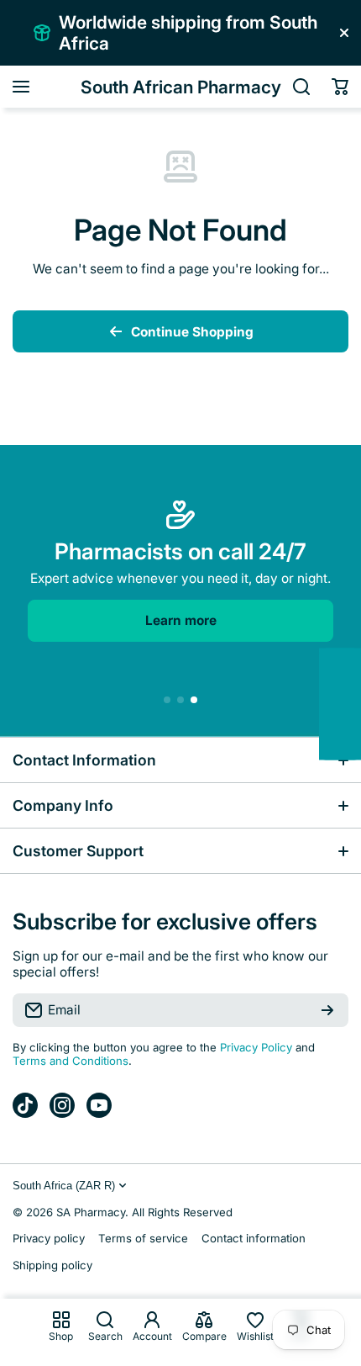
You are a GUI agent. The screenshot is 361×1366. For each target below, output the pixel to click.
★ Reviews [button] (352, 704)
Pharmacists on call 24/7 (180, 550)
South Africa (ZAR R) (64, 1185)
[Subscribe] (327, 1010)
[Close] (344, 33)
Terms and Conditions (70, 1060)
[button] (340, 86)
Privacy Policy (256, 1047)
